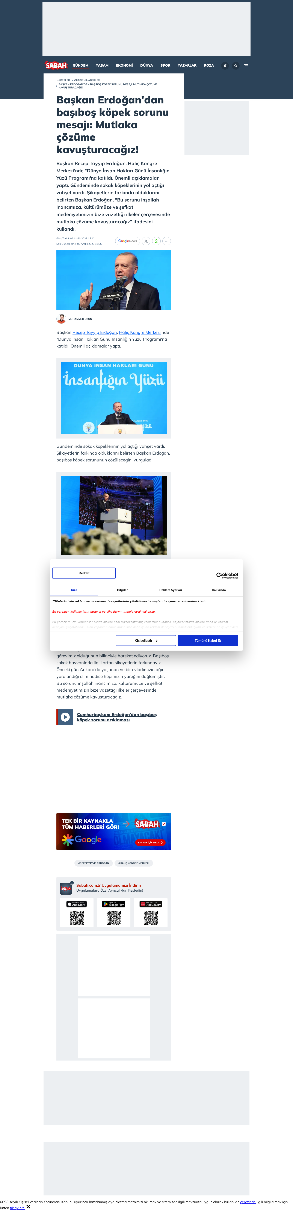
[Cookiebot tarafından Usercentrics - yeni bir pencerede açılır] (219, 576)
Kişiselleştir (143, 640)
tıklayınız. (17, 1208)
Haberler (63, 80)
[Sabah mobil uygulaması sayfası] (67, 887)
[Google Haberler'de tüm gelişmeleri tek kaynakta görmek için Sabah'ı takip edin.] (113, 833)
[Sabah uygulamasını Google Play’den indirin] (114, 912)
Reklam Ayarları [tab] (170, 589)
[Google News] (127, 241)
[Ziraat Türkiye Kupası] (225, 66)
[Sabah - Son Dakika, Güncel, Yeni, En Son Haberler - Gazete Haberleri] (56, 66)
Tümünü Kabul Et (208, 640)
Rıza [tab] (74, 589)
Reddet (84, 573)
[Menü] (246, 65)
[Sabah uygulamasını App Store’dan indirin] (77, 912)
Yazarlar (187, 65)
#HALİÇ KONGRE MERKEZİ (133, 863)
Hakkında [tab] (219, 589)
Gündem (80, 65)
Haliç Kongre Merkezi (140, 332)
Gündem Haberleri (87, 80)
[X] (146, 241)
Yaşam (102, 65)
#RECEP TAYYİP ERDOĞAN (93, 863)
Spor (165, 65)
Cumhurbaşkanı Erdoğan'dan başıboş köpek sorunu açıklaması (117, 717)
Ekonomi (124, 65)
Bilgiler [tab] (122, 589)
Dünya (146, 65)
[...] (166, 241)
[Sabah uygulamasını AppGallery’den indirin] (151, 912)
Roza (209, 65)
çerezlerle (248, 1202)
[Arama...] (236, 66)
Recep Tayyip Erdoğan (94, 332)
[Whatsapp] (156, 241)
